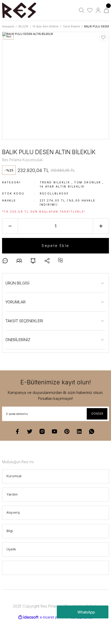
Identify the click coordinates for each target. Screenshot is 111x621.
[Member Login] (98, 10)
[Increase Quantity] (101, 226)
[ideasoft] (28, 617)
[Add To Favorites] (103, 37)
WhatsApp (86, 612)
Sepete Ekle (55, 245)
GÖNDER (97, 413)
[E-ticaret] (55, 617)
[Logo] (19, 10)
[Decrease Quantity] (10, 226)
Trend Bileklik (55, 182)
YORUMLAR (15, 302)
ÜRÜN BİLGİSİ (17, 283)
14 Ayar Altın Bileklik (62, 186)
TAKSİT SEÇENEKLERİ (24, 320)
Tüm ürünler (87, 182)
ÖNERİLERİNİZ (17, 339)
